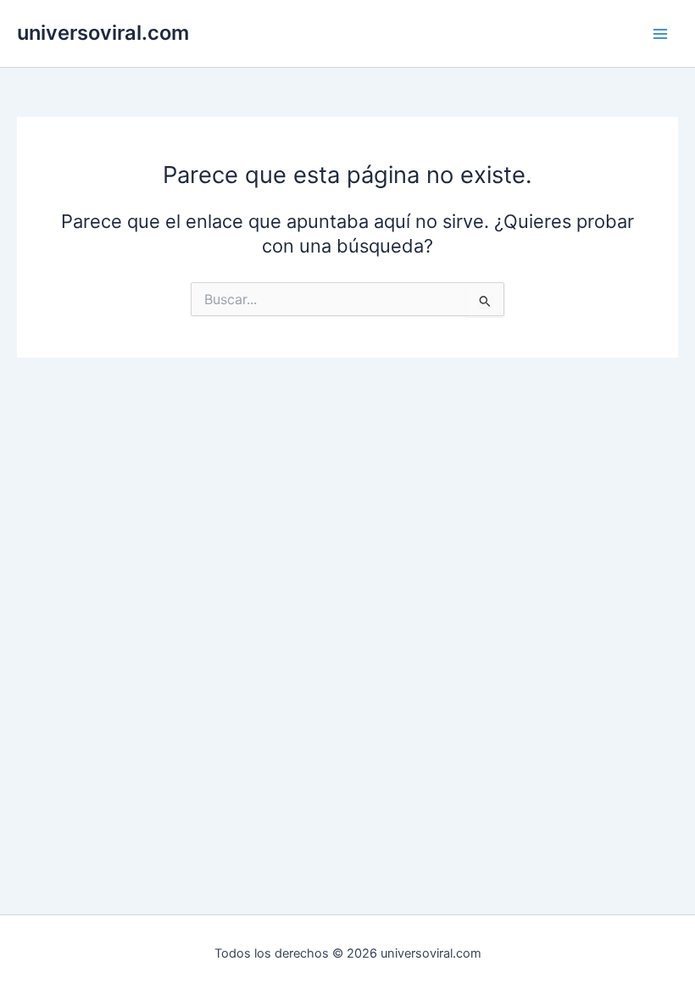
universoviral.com (103, 32)
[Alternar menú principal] (660, 34)
